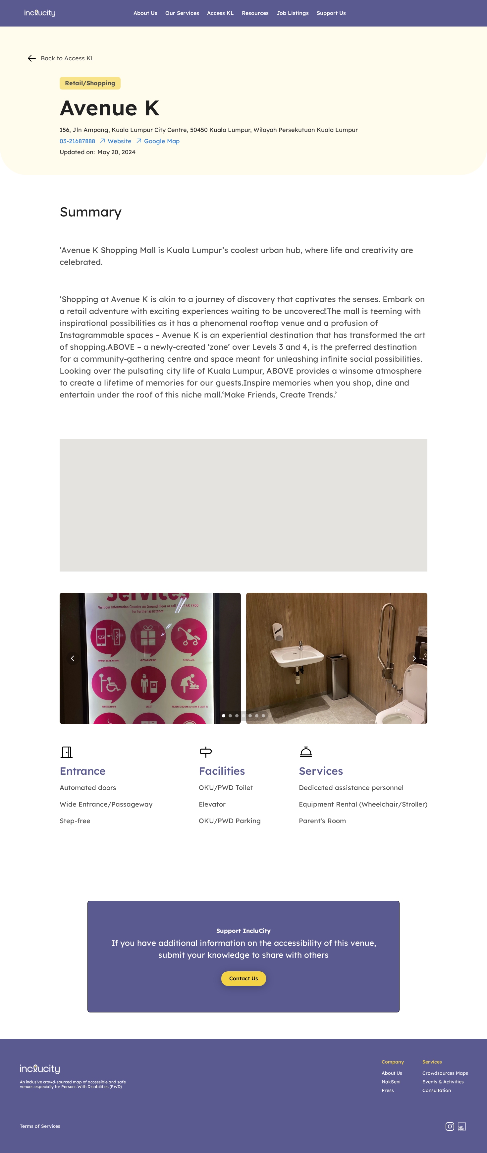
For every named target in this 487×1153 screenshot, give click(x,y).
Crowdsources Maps (445, 1073)
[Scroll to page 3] (237, 716)
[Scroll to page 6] (256, 716)
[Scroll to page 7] (264, 716)
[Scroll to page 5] (250, 716)
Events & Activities (443, 1082)
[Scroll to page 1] (223, 716)
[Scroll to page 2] (230, 716)
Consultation (436, 1090)
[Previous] (73, 658)
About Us (392, 1073)
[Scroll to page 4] (243, 716)
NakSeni (391, 1082)
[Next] (414, 658)
